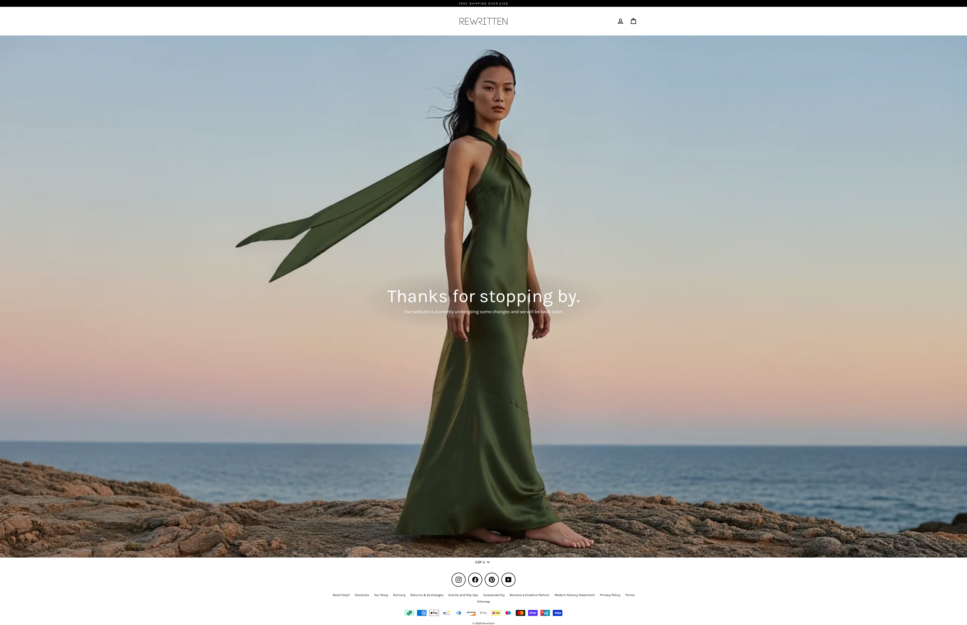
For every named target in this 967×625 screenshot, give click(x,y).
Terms (630, 595)
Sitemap (483, 601)
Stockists (362, 595)
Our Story (381, 595)
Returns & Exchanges (426, 595)
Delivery (399, 595)
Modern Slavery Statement (575, 595)
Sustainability (494, 595)
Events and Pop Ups (463, 595)
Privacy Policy (610, 595)
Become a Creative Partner (529, 595)
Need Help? (341, 595)
